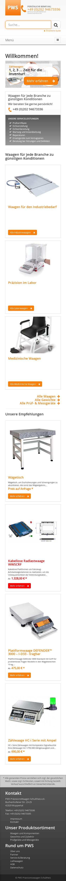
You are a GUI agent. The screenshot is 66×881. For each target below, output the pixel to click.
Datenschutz (16, 867)
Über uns (15, 851)
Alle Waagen (46, 396)
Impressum (16, 818)
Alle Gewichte (45, 400)
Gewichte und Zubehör (22, 836)
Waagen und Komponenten (24, 833)
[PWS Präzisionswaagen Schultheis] (13, 7)
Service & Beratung (20, 857)
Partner (14, 854)
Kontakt (14, 821)
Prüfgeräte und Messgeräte (24, 839)
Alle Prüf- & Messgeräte (37, 403)
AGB (12, 864)
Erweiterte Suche (53, 31)
